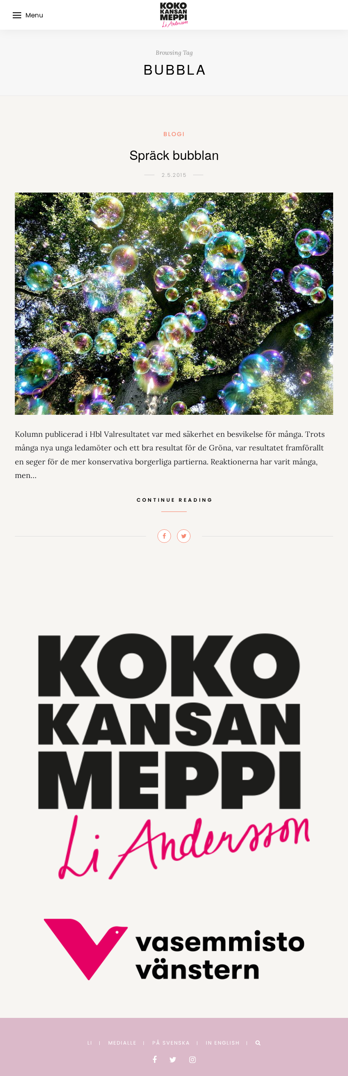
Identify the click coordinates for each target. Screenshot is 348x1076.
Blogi (174, 134)
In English (223, 1042)
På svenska (171, 1042)
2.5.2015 (174, 175)
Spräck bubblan (174, 154)
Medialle (122, 1042)
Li (90, 1042)
